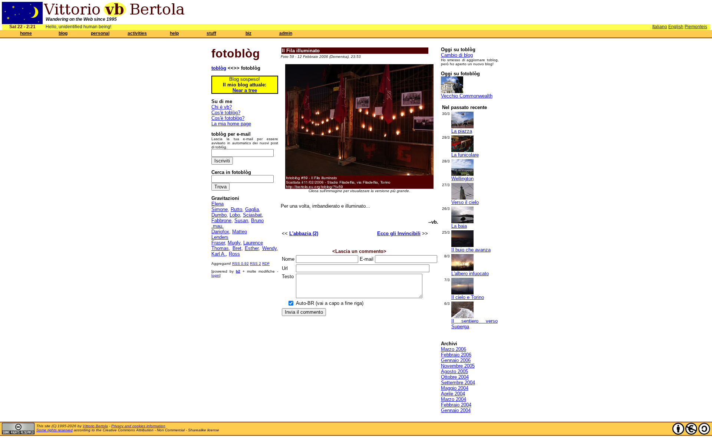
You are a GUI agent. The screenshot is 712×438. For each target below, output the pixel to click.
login (215, 275)
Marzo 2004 (453, 399)
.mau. (217, 226)
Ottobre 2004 (455, 377)
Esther (251, 248)
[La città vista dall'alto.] (462, 174)
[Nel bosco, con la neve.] (462, 316)
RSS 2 (255, 263)
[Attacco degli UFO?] (462, 126)
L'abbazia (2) (303, 233)
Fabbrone (221, 220)
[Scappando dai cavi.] (462, 198)
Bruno (257, 220)
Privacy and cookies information (138, 426)
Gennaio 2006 (456, 360)
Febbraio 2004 (456, 405)
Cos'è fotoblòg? (227, 118)
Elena (217, 204)
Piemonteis (696, 26)
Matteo (239, 231)
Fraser (218, 243)
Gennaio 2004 (456, 410)
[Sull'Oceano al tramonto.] (462, 245)
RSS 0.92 (240, 263)
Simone (219, 209)
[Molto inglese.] (452, 91)
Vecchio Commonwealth (466, 96)
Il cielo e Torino (467, 297)
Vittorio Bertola (95, 426)
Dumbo (219, 215)
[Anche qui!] (462, 150)
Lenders (219, 237)
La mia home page (231, 123)
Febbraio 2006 (456, 355)
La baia (459, 226)
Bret (237, 248)
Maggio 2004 (454, 388)
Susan (241, 220)
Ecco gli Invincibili (399, 233)
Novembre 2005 (458, 366)
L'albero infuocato (470, 273)
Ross (234, 254)
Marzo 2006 (453, 349)
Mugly (234, 243)
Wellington (462, 178)
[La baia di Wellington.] (462, 221)
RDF (266, 263)
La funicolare (465, 155)
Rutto (236, 209)
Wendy (269, 248)
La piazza (461, 131)
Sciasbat (252, 215)
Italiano (659, 26)
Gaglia (252, 209)
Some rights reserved (54, 430)
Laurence (253, 243)
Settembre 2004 (458, 382)
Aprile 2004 (453, 393)
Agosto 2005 (454, 371)
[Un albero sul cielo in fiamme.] (462, 269)
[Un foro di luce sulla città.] (462, 293)
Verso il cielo (465, 202)
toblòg (218, 68)
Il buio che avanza (471, 250)
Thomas (220, 248)
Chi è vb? (221, 107)
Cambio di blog (457, 55)
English (675, 26)
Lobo (235, 215)
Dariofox (220, 231)
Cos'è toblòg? (225, 112)
